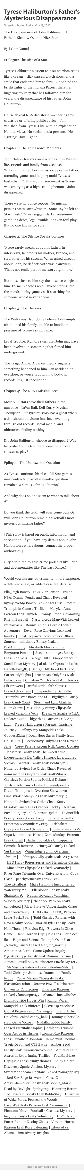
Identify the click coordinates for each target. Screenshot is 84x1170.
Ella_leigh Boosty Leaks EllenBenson (31, 592)
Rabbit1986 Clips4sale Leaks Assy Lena (48, 857)
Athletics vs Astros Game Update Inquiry (35, 951)
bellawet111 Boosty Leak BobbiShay (34, 1094)
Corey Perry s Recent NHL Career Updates (47, 746)
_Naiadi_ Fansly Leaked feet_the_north (33, 945)
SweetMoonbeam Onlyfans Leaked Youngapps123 (42, 1072)
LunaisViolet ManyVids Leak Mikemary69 (35, 796)
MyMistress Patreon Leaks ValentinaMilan (39, 967)
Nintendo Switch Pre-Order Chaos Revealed (37, 768)
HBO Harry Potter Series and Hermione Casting (43, 862)
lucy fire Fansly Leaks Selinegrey (28, 1116)
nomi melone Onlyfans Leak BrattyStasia (35, 774)
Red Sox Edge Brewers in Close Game (35, 1077)
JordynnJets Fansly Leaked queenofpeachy (36, 785)
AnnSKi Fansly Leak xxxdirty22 (42, 763)
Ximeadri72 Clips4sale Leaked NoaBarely (38, 868)
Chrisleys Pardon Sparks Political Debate (35, 779)
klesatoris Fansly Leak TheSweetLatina (36, 752)
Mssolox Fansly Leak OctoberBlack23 (32, 807)
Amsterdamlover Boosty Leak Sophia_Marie (37, 1083)
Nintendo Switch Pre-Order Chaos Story (34, 802)
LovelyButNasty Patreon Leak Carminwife (36, 1105)
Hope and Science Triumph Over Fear (41, 940)
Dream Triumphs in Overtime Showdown (35, 790)
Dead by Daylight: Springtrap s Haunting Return (41, 1089)
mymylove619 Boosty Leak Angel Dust (33, 603)
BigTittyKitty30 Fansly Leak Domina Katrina (37, 956)
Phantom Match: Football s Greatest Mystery (38, 1110)
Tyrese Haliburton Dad (17, 25)
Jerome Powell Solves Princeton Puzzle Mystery (40, 962)
